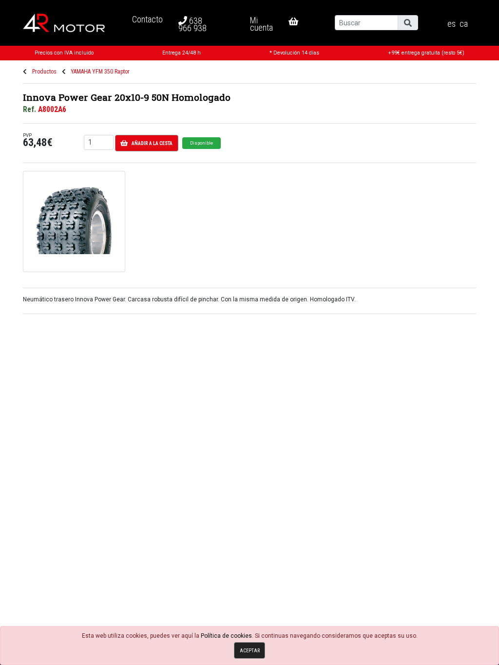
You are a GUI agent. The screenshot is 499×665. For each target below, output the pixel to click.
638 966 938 (192, 24)
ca (464, 23)
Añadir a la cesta (152, 143)
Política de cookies (226, 635)
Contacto (147, 19)
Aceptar (250, 650)
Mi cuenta (261, 23)
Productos (44, 71)
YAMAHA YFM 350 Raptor (100, 71)
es (451, 23)
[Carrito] (301, 21)
